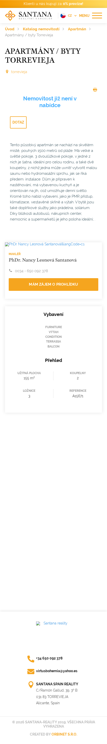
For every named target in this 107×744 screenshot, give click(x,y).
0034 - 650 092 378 (31, 271)
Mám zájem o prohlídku (53, 284)
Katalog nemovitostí (41, 29)
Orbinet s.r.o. (64, 734)
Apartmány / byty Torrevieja (29, 35)
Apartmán (77, 29)
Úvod (9, 29)
